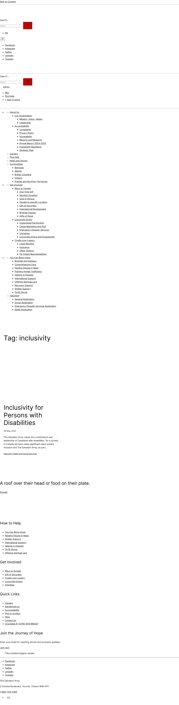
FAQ (7, 92)
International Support (15, 542)
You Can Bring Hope (15, 532)
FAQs (7, 617)
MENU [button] (6, 87)
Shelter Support (13, 539)
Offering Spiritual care (16, 553)
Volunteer (9, 585)
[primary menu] (3, 65)
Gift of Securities (13, 574)
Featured (8, 454)
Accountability (12, 610)
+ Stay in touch (12, 99)
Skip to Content (8, 1)
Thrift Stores (11, 549)
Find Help (9, 96)
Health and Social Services (25, 454)
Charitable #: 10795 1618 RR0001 (21, 624)
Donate (6, 105)
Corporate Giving (13, 581)
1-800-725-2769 (8, 692)
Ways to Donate (13, 571)
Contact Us (10, 620)
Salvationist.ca (12, 606)
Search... (4, 20)
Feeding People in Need (17, 535)
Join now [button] (4, 647)
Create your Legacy (15, 578)
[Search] (27, 81)
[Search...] (27, 25)
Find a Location (12, 613)
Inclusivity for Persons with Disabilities (23, 415)
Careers (9, 603)
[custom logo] (7, 16)
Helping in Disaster (14, 546)
